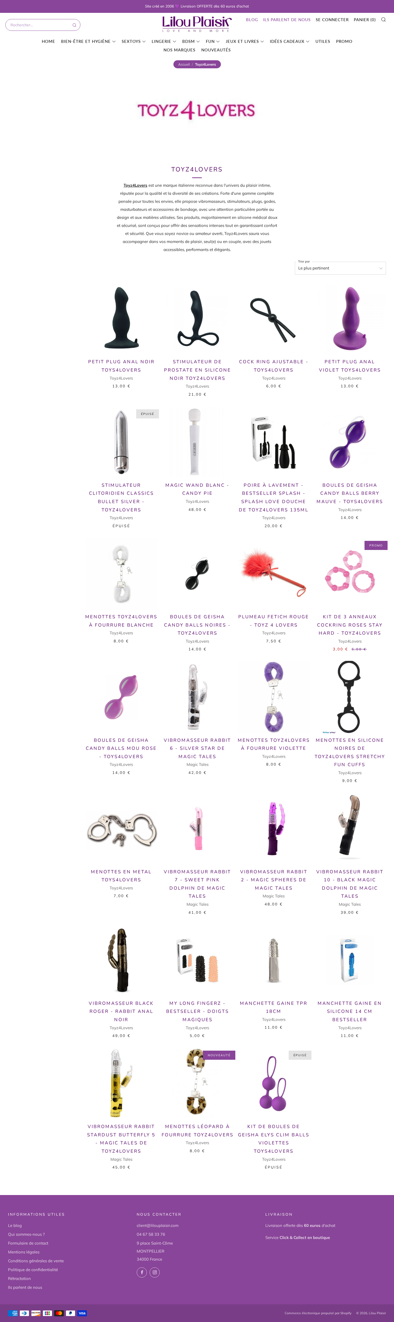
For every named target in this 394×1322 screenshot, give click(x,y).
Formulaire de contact (28, 1243)
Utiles (322, 41)
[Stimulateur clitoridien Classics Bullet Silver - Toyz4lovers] (121, 442)
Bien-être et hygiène (86, 41)
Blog (252, 19)
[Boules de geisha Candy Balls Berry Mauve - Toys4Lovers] (350, 442)
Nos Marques (179, 49)
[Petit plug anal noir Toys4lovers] (121, 319)
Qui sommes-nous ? (26, 1234)
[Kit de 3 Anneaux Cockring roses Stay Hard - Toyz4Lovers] (350, 574)
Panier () (365, 19)
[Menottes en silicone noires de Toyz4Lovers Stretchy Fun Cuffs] (350, 697)
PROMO (344, 41)
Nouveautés (216, 49)
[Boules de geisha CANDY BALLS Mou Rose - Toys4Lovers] (121, 697)
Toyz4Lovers (135, 185)
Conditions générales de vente (36, 1260)
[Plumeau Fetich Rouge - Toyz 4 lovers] (274, 574)
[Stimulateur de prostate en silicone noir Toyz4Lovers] (197, 319)
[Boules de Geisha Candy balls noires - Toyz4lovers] (197, 574)
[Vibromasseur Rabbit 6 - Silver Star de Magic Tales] (197, 697)
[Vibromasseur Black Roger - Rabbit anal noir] (121, 960)
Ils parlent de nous (287, 19)
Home (48, 41)
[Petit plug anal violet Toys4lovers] (350, 319)
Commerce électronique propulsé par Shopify (318, 1313)
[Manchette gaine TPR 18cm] (274, 960)
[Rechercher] (74, 25)
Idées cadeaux (287, 41)
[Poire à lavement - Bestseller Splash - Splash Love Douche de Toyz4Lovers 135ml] (274, 442)
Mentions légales (23, 1251)
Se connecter (332, 19)
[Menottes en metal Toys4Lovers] (121, 828)
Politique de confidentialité (33, 1269)
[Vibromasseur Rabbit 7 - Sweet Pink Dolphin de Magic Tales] (197, 828)
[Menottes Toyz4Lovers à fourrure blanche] (121, 574)
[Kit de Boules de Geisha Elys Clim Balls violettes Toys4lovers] (274, 1083)
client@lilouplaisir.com (158, 1225)
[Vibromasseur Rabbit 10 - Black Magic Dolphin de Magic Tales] (350, 828)
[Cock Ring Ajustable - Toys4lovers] (274, 319)
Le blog (15, 1225)
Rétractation (19, 1278)
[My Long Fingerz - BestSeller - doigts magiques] (197, 960)
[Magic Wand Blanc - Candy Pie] (197, 442)
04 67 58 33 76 (151, 1234)
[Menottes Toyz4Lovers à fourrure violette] (274, 697)
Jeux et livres (242, 41)
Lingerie (161, 41)
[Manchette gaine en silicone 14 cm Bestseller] (350, 960)
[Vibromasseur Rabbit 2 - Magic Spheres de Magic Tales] (274, 828)
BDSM (188, 41)
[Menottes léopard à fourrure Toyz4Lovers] (197, 1083)
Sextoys (131, 41)
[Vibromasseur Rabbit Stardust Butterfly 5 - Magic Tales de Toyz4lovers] (121, 1083)
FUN (210, 41)
